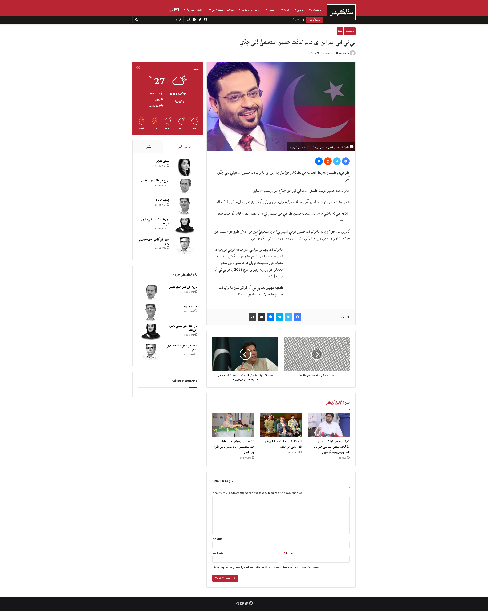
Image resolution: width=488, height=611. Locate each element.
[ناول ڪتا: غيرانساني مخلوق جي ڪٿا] (184, 226)
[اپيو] (252, 317)
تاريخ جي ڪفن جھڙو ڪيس (155, 181)
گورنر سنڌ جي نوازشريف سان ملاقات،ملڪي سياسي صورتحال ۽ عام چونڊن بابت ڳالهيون (330, 446)
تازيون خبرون (183, 146)
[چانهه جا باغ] (184, 206)
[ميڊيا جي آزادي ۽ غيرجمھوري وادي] (184, 245)
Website (218, 553)
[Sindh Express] (341, 12)
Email (289, 553)
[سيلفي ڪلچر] (184, 167)
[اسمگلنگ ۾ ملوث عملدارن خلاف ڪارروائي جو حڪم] (281, 425)
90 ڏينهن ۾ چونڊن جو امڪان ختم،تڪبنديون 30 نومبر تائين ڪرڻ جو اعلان (234, 446)
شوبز (286, 10)
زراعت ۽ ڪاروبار (195, 10)
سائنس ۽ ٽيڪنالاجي (223, 10)
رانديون (272, 10)
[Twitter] (337, 161)
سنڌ (340, 31)
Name (217, 539)
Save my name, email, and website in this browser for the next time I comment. (267, 567)
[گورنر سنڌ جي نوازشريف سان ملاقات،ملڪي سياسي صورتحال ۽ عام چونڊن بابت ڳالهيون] (329, 425)
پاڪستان (316, 10)
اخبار (171, 10)
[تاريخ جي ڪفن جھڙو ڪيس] (184, 187)
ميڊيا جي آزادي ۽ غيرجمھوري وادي (154, 241)
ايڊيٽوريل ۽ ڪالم (251, 10)
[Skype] (279, 317)
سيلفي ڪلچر (162, 161)
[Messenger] (319, 161)
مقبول (148, 146)
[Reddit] (328, 161)
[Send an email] (337, 53)
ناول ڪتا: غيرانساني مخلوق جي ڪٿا (287, 19)
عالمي (300, 10)
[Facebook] (346, 161)
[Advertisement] (321, 272)
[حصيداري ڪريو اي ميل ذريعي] (261, 317)
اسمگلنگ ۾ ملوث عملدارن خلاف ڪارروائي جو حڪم (282, 444)
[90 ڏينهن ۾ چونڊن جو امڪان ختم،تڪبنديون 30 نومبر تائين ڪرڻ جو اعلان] (233, 425)
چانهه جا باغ (162, 200)
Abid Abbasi (344, 53)
